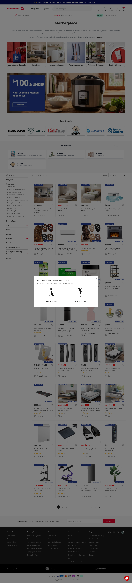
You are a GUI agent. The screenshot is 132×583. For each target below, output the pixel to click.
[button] (126, 578)
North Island (51, 302)
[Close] (96, 278)
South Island (80, 302)
